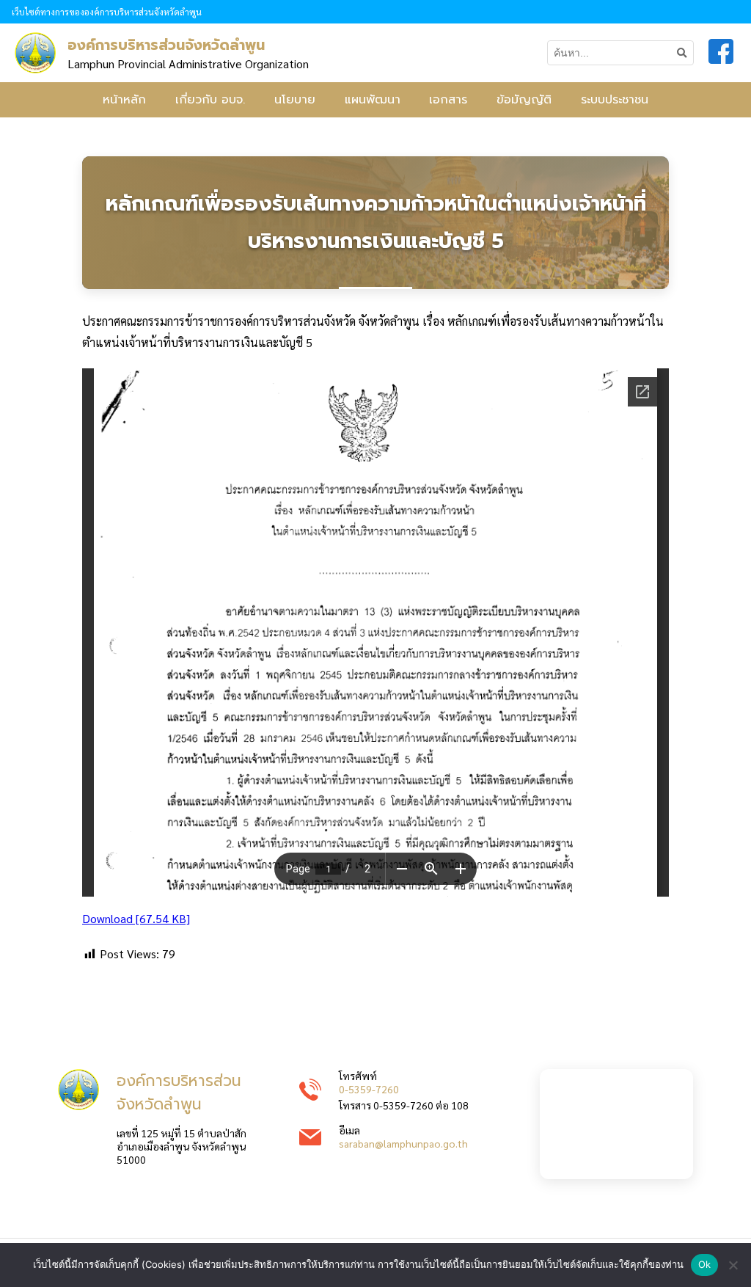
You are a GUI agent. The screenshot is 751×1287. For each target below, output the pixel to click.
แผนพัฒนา (372, 100)
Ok (704, 1264)
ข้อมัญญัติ (524, 100)
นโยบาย (294, 100)
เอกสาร (448, 100)
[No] (732, 1265)
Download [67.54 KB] (136, 918)
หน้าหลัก (124, 100)
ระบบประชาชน (614, 100)
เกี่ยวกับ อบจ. (210, 100)
